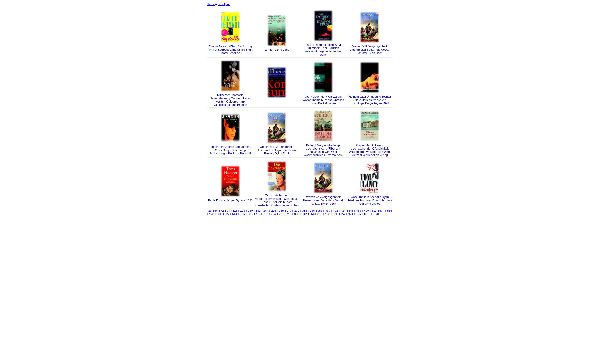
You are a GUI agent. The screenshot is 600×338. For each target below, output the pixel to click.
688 (250, 214)
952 (343, 214)
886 (319, 214)
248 (281, 210)
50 (216, 210)
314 (304, 210)
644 (234, 214)
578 (211, 214)
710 (257, 214)
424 (343, 210)
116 (235, 210)
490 (366, 210)
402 (335, 210)
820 (296, 214)
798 (288, 214)
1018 (367, 214)
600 (219, 214)
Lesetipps (224, 4)
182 (258, 210)
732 (265, 214)
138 (242, 210)
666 (242, 214)
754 (273, 214)
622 (227, 214)
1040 (376, 214)
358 (320, 210)
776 (281, 214)
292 (296, 210)
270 (289, 210)
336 (312, 210)
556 (389, 210)
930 (335, 214)
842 (304, 214)
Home (211, 4)
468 (358, 210)
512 (374, 210)
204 (265, 210)
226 (273, 210)
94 (228, 210)
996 (358, 214)
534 (381, 210)
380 (327, 210)
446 (351, 210)
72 (222, 210)
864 (312, 214)
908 (327, 214)
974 (350, 214)
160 (250, 210)
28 (210, 210)
